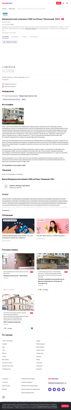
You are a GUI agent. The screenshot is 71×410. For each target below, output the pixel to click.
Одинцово (39, 366)
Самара (4, 344)
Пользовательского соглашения (47, 406)
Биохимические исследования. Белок (19, 203)
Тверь (4, 356)
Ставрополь (40, 353)
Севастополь (40, 350)
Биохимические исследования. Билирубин (44, 203)
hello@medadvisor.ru (57, 383)
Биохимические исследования (28, 201)
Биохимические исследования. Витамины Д (36, 205)
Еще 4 (24, 99)
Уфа (3, 347)
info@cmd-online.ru (10, 84)
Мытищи (38, 356)
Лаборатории (6, 22)
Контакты (5, 382)
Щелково (39, 369)
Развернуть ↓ (6, 210)
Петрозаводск (40, 344)
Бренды (4, 389)
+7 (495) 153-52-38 (8, 67)
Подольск (39, 363)
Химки (38, 359)
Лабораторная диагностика (11, 99)
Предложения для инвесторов (30, 389)
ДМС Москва (6, 385)
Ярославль (5, 359)
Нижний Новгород (7, 366)
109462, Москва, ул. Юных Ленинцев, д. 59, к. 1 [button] (16, 77)
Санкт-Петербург (7, 341)
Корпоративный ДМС (27, 392)
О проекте (5, 379)
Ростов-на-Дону (7, 363)
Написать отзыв (11, 42)
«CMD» (12, 24)
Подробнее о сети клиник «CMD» (15, 165)
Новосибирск (40, 347)
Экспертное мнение (9, 220)
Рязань (4, 353)
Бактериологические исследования (41, 199)
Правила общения (26, 382)
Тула (3, 350)
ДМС (58, 3)
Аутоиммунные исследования (21, 199)
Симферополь (6, 369)
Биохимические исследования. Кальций (36, 207)
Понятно (65, 406)
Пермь (38, 341)
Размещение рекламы (28, 379)
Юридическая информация (29, 385)
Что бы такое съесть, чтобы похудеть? (51, 236)
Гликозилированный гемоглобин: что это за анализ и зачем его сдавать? (17, 237)
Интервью (41, 220)
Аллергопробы (6, 199)
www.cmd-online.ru (31, 28)
